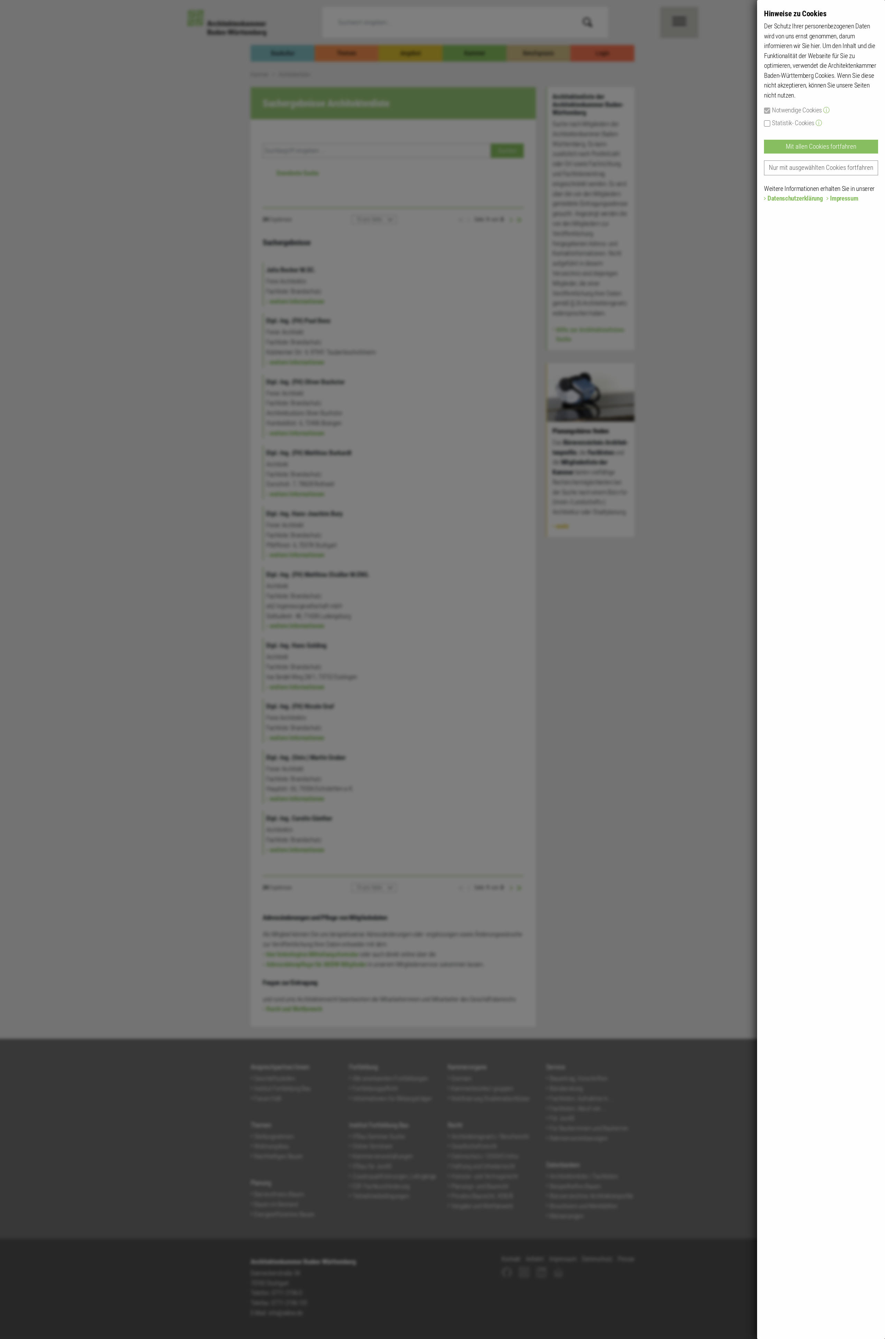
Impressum (844, 198)
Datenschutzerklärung (795, 198)
